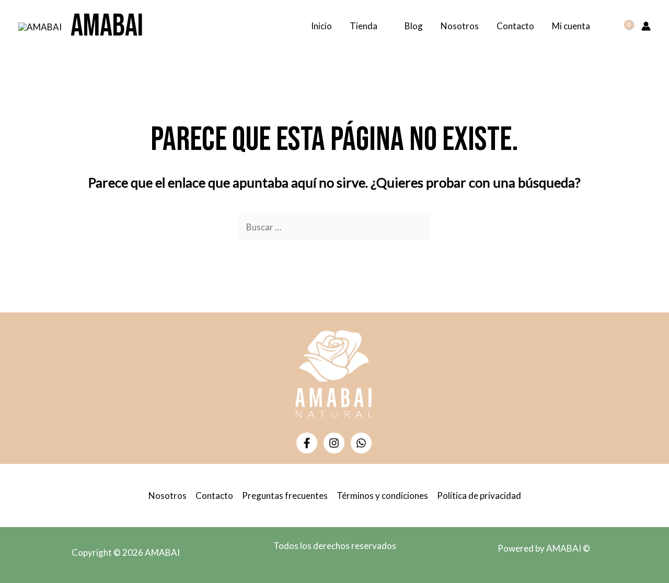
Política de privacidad (479, 495)
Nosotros (460, 25)
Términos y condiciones (382, 495)
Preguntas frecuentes (285, 495)
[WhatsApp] (361, 443)
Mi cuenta (571, 25)
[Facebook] (306, 443)
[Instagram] (334, 443)
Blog (414, 25)
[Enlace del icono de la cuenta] (646, 26)
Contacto (515, 25)
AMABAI (107, 26)
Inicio (321, 25)
